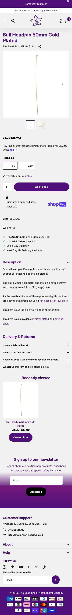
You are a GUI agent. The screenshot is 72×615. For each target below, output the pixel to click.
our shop (27, 176)
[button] (11, 184)
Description (12, 262)
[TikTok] (44, 567)
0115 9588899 (16, 529)
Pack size (8, 157)
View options (20, 437)
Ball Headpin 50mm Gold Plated (20, 423)
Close (68, 1)
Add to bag (41, 186)
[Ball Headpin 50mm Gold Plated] (20, 400)
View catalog (6, 21)
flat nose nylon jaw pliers (54, 300)
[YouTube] (21, 567)
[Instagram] (4, 567)
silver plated (42, 318)
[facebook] (29, 567)
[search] (13, 21)
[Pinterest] (12, 567)
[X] (36, 567)
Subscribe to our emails (17, 572)
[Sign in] (60, 21)
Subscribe (36, 491)
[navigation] (30, 125)
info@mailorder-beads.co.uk (25, 534)
